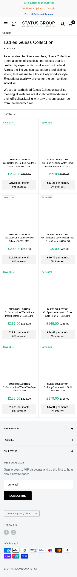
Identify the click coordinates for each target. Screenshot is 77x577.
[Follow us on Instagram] (13, 532)
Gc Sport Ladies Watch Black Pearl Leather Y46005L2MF (19, 314)
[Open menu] (6, 23)
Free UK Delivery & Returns (38, 14)
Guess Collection (19, 160)
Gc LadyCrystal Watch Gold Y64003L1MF (58, 389)
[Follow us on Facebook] (6, 532)
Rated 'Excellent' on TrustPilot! (38, 2)
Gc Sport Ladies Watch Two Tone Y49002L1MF (19, 389)
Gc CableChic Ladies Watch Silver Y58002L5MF (19, 239)
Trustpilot (5, 32)
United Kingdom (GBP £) (18, 513)
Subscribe (17, 495)
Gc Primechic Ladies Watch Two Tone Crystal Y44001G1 (57, 239)
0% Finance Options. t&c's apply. (38, 8)
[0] (70, 24)
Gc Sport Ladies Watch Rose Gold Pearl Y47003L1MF (57, 314)
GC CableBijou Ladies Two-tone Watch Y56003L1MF (19, 165)
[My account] (62, 24)
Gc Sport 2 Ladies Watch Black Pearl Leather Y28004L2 (57, 165)
